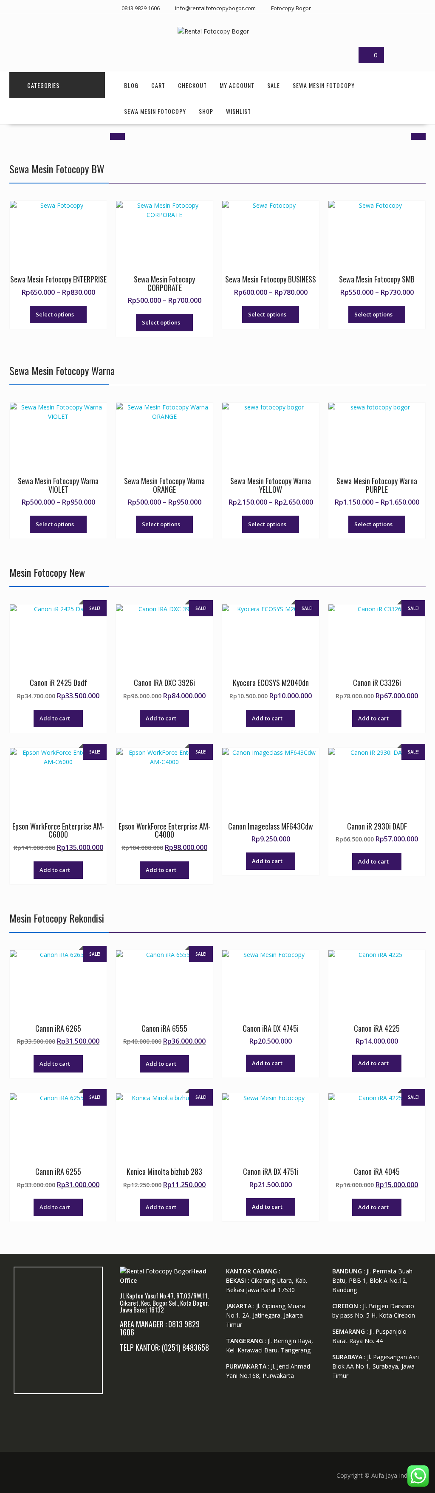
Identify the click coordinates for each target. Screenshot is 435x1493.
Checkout (192, 85)
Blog (131, 85)
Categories (43, 85)
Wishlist (238, 111)
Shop (206, 111)
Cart (158, 85)
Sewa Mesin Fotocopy (324, 85)
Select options (55, 314)
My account (237, 85)
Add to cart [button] (55, 718)
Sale (273, 85)
